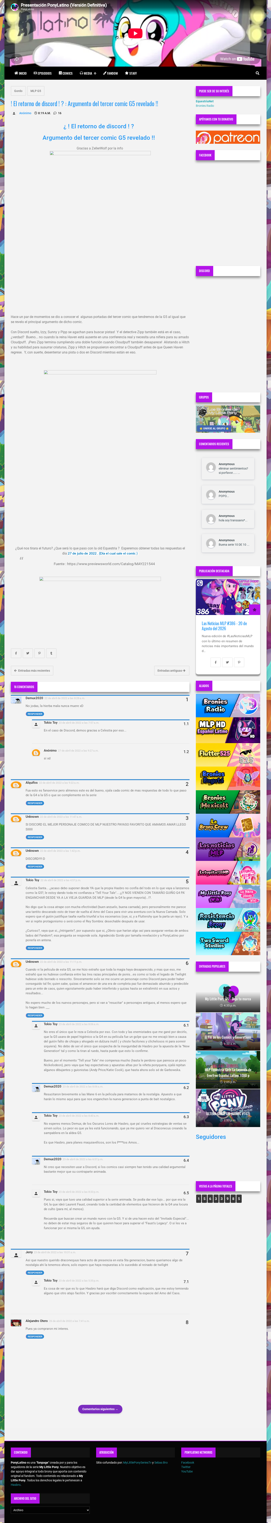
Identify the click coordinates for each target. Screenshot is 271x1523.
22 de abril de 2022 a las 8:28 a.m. (64, 698)
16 (59, 113)
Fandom (112, 73)
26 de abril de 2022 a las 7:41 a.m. (69, 1321)
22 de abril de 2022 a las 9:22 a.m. (59, 782)
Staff (133, 73)
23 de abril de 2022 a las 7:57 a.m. (79, 722)
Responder (35, 714)
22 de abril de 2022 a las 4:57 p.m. (60, 880)
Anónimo (50, 750)
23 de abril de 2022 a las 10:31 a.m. (55, 1252)
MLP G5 (35, 91)
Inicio (23, 73)
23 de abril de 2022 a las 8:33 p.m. (79, 1191)
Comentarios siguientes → (100, 1409)
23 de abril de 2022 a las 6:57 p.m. (83, 1159)
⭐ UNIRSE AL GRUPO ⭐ (214, 428)
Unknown (32, 817)
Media (88, 73)
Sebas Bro (161, 1462)
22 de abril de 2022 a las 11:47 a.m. (61, 816)
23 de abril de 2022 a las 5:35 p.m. (79, 1280)
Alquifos (32, 783)
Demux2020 (34, 698)
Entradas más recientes (34, 670)
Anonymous (227, 464)
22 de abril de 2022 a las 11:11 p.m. (61, 961)
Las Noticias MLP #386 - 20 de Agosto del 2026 (224, 625)
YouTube (187, 1471)
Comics (67, 73)
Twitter (186, 1467)
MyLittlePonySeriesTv (137, 1462)
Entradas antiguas (170, 670)
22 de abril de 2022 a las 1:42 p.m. (60, 850)
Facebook (187, 1462)
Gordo (18, 91)
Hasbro (16, 1484)
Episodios (45, 73)
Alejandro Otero (37, 1321)
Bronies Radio (205, 105)
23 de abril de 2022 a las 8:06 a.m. (79, 1024)
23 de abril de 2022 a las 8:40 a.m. (79, 1115)
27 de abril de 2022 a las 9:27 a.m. (78, 750)
